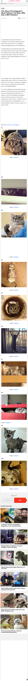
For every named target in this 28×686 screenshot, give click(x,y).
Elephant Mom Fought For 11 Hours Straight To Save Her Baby (11, 546)
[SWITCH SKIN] (26, 1)
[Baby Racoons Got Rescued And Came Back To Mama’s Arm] (14, 600)
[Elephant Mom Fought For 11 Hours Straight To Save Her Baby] (14, 536)
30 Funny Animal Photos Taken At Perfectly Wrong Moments (11, 631)
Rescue (9, 586)
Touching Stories (10, 543)
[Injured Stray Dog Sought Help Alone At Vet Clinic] (14, 558)
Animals (3, 522)
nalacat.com (10, 124)
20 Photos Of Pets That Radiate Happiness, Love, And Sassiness (11, 525)
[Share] (14, 142)
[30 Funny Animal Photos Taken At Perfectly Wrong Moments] (14, 621)
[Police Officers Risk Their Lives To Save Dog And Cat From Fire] (14, 579)
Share (3, 131)
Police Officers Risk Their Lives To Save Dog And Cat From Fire (13, 589)
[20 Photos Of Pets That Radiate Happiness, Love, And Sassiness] (14, 515)
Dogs (5, 586)
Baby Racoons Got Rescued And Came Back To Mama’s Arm (13, 610)
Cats (2, 586)
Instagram (16, 124)
